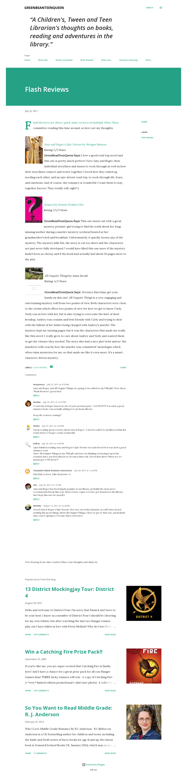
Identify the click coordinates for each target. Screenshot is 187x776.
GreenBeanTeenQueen (44, 7)
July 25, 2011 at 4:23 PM (53, 426)
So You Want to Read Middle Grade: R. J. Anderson (68, 711)
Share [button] (144, 122)
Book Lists (106, 60)
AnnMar (37, 402)
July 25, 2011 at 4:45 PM (53, 443)
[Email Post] (51, 367)
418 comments (41, 634)
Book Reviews (87, 60)
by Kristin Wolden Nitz (64, 204)
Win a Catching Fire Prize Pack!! (63, 651)
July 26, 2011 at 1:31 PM (50, 485)
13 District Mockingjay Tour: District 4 (69, 592)
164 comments (41, 690)
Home (27, 60)
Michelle (37, 505)
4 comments (40, 753)
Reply (36, 395)
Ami (35, 485)
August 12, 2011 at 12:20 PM (56, 505)
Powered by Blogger (95, 764)
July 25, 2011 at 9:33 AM (58, 384)
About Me (43, 60)
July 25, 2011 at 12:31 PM (54, 402)
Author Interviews (64, 60)
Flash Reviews (147, 137)
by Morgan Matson (75, 144)
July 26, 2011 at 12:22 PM (85, 470)
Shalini (36, 426)
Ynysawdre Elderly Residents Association (52, 470)
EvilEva (36, 443)
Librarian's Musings (128, 60)
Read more (110, 634)
